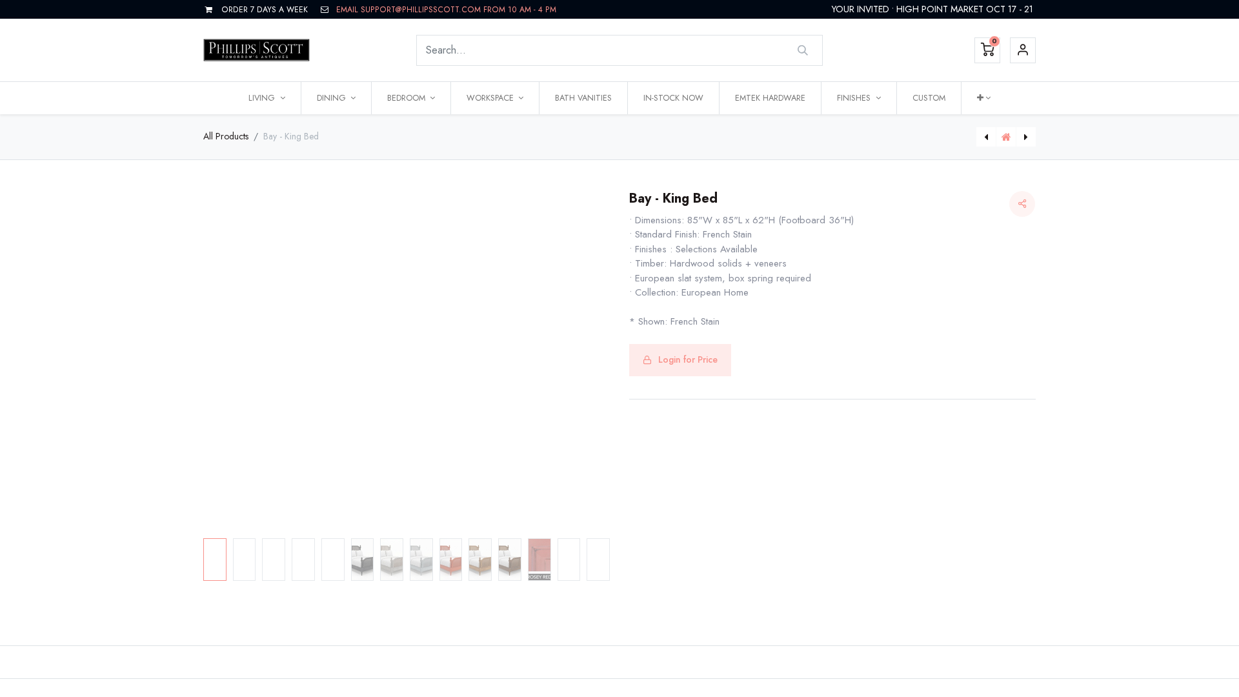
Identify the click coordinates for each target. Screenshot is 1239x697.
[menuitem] (583, 98)
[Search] (803, 50)
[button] (984, 98)
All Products (225, 136)
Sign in (1023, 50)
